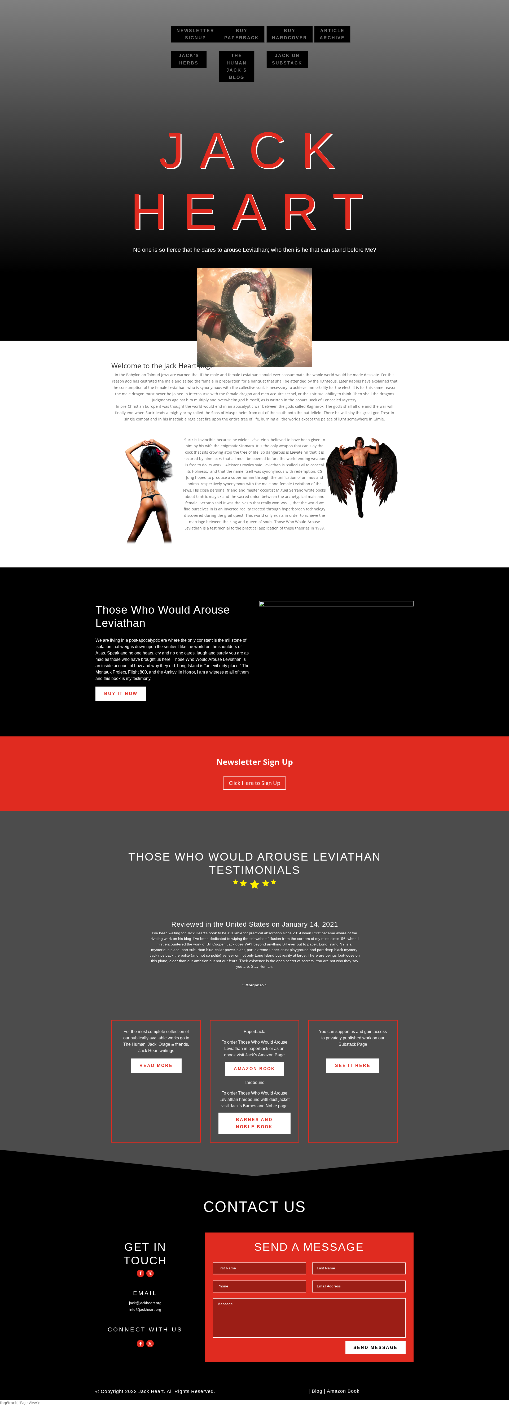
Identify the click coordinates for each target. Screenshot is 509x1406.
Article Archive (332, 34)
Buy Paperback (241, 34)
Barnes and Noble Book (254, 1123)
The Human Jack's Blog (236, 66)
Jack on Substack (287, 59)
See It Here (353, 1065)
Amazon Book (254, 1068)
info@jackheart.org (145, 1309)
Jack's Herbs (189, 59)
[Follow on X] (150, 1273)
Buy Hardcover (289, 34)
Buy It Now (121, 693)
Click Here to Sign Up (254, 783)
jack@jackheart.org (145, 1303)
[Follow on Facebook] (140, 1273)
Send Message (375, 1347)
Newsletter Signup (195, 34)
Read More (156, 1065)
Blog (317, 1391)
